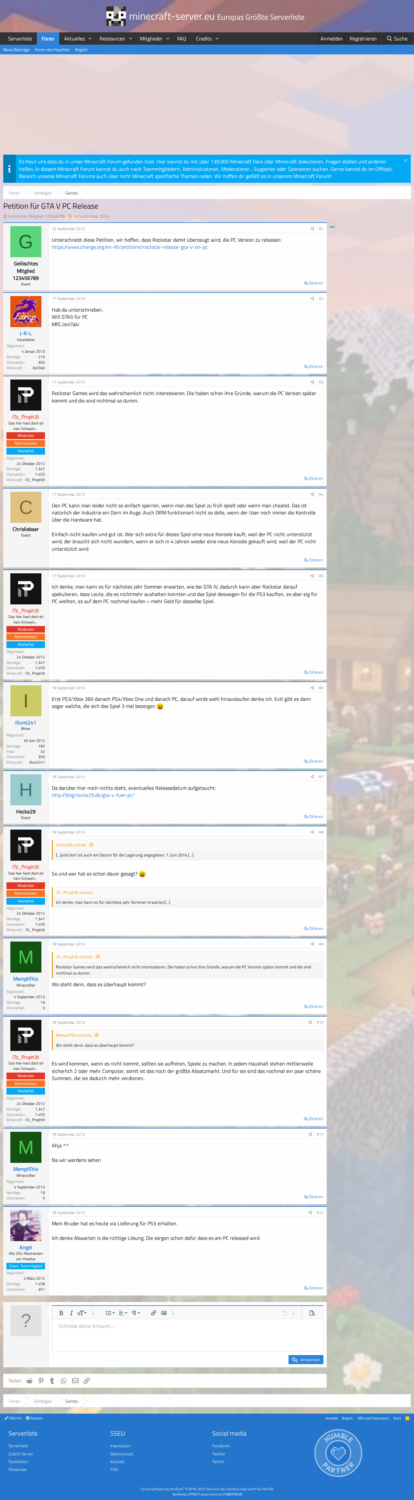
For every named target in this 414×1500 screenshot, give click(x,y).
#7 (321, 777)
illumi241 (25, 722)
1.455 (40, 474)
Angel (25, 1247)
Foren (48, 38)
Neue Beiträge (16, 49)
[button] (90, 38)
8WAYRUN (234, 1494)
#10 (320, 1022)
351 (41, 1289)
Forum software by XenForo (183, 1489)
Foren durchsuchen (52, 49)
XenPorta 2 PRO (184, 1494)
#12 (320, 1212)
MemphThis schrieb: (74, 1035)
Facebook (221, 1445)
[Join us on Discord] (332, 226)
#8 (321, 832)
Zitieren (316, 283)
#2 (321, 298)
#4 (321, 494)
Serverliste (20, 38)
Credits (204, 38)
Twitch (218, 1461)
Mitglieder (151, 38)
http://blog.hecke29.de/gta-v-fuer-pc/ (93, 795)
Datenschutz (121, 1453)
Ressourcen (112, 38)
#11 (320, 1134)
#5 (321, 576)
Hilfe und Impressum (373, 1418)
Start (397, 1418)
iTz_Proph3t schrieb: (74, 957)
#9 (321, 944)
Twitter (218, 1453)
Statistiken (18, 1461)
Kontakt (332, 1418)
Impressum (120, 1445)
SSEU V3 (14, 1418)
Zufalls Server (20, 1453)
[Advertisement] (207, 106)
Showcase (17, 1469)
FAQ (181, 38)
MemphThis (25, 979)
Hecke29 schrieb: (71, 845)
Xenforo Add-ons (250, 1489)
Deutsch (36, 1418)
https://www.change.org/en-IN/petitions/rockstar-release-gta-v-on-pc (130, 247)
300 (41, 362)
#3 (321, 382)
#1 (321, 229)
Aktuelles (74, 38)
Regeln (81, 49)
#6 (321, 688)
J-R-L (26, 333)
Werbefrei (26, 451)
